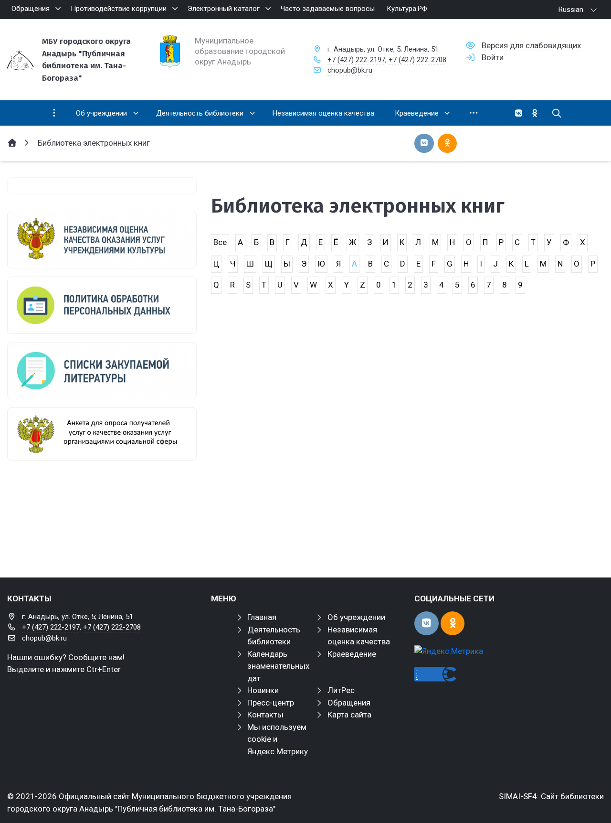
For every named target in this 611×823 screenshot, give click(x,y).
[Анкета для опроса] (102, 434)
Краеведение (351, 654)
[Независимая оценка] (102, 239)
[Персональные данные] (102, 305)
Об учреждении (356, 617)
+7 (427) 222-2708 (417, 59)
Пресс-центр (270, 702)
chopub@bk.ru (349, 70)
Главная (261, 617)
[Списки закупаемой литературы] (102, 370)
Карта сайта (349, 714)
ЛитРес (341, 690)
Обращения (348, 702)
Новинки (263, 690)
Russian (570, 9)
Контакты (265, 714)
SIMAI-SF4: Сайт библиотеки (551, 796)
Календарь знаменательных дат (278, 666)
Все (220, 242)
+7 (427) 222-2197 (356, 59)
